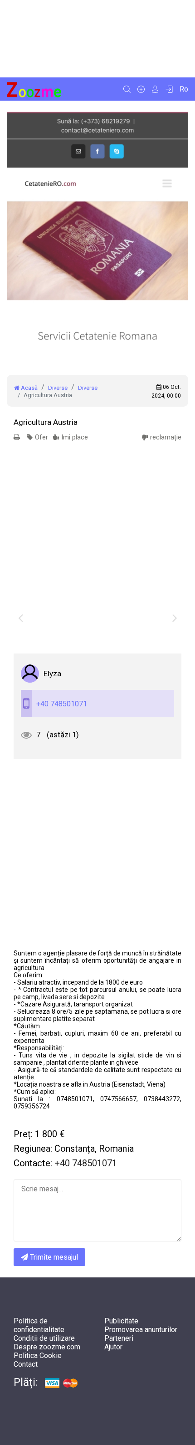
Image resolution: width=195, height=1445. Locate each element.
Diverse (58, 387)
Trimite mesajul (53, 1257)
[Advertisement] (97, 38)
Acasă (29, 387)
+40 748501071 (61, 704)
